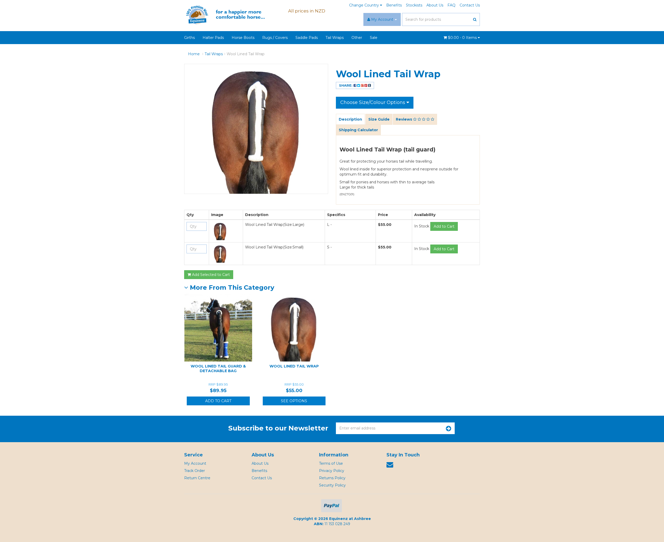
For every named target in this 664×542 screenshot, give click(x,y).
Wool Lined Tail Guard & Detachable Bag (218, 368)
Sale (373, 37)
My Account (195, 463)
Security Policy (332, 485)
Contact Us (470, 5)
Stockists (414, 5)
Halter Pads (213, 37)
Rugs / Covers (275, 37)
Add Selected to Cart (210, 274)
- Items (463, 37)
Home (194, 54)
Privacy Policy (331, 470)
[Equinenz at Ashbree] (229, 14)
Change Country (364, 5)
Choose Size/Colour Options (373, 102)
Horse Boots (243, 37)
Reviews (404, 119)
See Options (294, 401)
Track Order (194, 470)
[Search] (475, 19)
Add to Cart (444, 226)
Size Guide (379, 119)
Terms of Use (331, 463)
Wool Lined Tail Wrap (246, 54)
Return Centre (197, 478)
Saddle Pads (306, 37)
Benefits (394, 5)
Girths (189, 37)
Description (350, 119)
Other (356, 37)
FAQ (451, 5)
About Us (434, 5)
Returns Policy (332, 478)
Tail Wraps (335, 37)
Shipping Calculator (358, 130)
